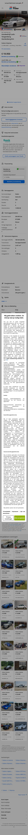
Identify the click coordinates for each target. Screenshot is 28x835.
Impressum (15, 511)
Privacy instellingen (8, 518)
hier (7, 360)
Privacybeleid (6, 511)
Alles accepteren (20, 518)
